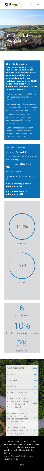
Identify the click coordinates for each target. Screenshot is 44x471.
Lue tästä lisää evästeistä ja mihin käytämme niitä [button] (19, 457)
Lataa (35, 368)
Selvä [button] (22, 465)
